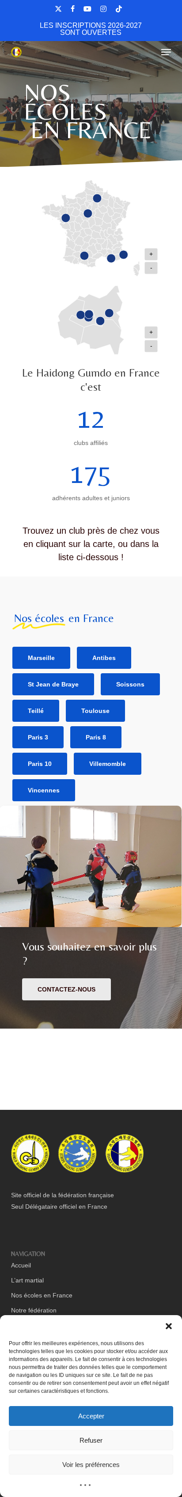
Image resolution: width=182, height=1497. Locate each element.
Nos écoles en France (41, 1295)
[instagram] (103, 9)
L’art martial (27, 1280)
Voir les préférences (91, 1464)
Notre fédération (34, 1310)
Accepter (91, 1416)
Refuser (91, 1440)
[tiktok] (118, 9)
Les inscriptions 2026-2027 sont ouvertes (91, 29)
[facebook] (73, 9)
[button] (168, 1326)
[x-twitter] (58, 9)
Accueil (21, 1265)
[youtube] (87, 9)
